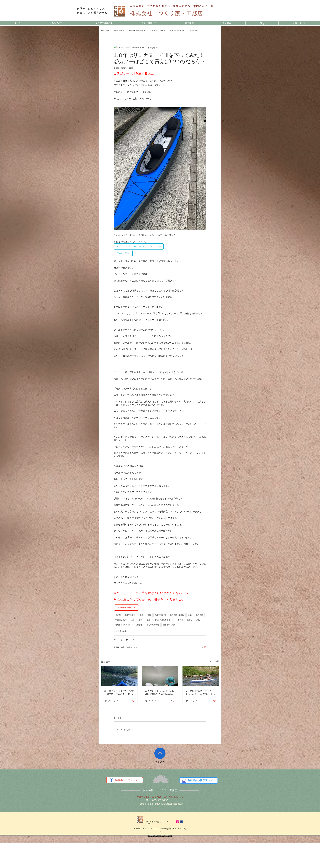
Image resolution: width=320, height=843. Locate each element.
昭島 (190, 615)
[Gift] (111, 780)
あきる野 (199, 615)
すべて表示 (214, 661)
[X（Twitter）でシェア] (121, 639)
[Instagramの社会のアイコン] (177, 821)
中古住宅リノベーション (125, 620)
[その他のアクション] (204, 47)
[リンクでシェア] (133, 639)
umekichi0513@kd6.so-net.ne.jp (165, 803)
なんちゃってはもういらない (189, 620)
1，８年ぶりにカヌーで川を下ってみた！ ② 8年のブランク (200, 692)
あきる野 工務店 (177, 615)
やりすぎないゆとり (157, 31)
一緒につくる (119, 31)
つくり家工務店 (153, 625)
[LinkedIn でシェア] (127, 639)
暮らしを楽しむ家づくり (164, 620)
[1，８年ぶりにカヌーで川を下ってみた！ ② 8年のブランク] (200, 676)
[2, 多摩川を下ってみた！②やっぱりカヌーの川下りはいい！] (119, 676)
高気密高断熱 (130, 615)
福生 (148, 620)
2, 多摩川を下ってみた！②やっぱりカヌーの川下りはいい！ (119, 692)
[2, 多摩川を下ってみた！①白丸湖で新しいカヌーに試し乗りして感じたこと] (160, 676)
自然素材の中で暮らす (137, 31)
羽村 (140, 620)
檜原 (141, 615)
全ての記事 (105, 31)
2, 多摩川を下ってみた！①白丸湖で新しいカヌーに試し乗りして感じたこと (159, 692)
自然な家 (138, 625)
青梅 (149, 615)
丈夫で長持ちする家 (177, 31)
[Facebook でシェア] (115, 639)
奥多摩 (118, 615)
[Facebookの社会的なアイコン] (181, 821)
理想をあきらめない (123, 625)
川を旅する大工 (169, 625)
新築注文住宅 (160, 615)
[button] (215, 31)
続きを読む (194, 31)
